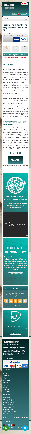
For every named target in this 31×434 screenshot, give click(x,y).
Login (27, 9)
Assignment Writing (8, 402)
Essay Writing (6, 396)
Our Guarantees (7, 379)
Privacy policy (6, 382)
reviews (17, 305)
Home (7, 19)
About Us (5, 374)
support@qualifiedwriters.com (19, 418)
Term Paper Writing (8, 409)
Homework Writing (8, 407)
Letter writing (6, 394)
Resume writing (7, 399)
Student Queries (7, 387)
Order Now (15, 333)
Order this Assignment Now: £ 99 (15, 55)
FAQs (4, 377)
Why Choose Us (7, 380)
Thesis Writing (7, 397)
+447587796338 (13, 416)
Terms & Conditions (8, 384)
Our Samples (6, 385)
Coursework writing (8, 404)
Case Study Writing (8, 406)
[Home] (9, 7)
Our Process (6, 375)
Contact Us (6, 389)
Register (23, 9)
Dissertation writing (8, 401)
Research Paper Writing (9, 411)
